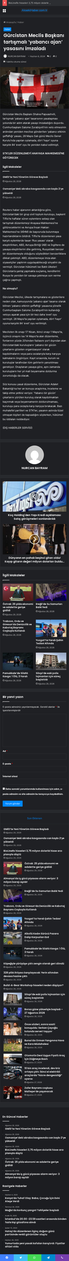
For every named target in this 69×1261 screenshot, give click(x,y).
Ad (5, 751)
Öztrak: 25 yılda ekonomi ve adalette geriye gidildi (18, 607)
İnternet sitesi (10, 776)
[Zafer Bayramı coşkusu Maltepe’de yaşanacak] (13, 1092)
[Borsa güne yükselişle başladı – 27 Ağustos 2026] (13, 1014)
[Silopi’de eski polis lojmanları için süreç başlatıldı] (51, 661)
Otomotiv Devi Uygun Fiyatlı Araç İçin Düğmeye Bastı (44, 1057)
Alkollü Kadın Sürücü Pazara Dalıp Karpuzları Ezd (41, 935)
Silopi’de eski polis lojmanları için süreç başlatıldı (48, 676)
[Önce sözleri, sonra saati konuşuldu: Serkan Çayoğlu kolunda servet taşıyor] (13, 1029)
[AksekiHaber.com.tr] (34, 10)
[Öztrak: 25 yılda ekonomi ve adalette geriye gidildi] (18, 592)
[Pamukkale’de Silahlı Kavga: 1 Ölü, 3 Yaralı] (18, 661)
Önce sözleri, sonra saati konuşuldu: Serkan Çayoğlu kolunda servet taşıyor (41, 1028)
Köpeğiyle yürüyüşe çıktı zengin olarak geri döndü (34, 963)
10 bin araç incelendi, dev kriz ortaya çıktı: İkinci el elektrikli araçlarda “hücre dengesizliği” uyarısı (43, 1073)
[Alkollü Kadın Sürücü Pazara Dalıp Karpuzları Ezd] (13, 938)
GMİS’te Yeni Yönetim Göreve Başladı (25, 177)
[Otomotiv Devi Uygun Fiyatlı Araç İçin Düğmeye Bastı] (13, 1059)
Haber (21, 22)
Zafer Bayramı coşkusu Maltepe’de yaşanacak (38, 1089)
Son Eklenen (34, 818)
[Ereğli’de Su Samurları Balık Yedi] (51, 592)
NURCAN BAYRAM (16, 56)
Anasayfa (11, 22)
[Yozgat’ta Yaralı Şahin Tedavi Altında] (51, 628)
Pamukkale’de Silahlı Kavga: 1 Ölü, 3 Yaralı (15, 674)
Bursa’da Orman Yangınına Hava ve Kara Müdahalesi (44, 1042)
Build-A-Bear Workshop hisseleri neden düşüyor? (33, 985)
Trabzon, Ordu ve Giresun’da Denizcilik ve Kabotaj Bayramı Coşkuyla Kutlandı (17, 625)
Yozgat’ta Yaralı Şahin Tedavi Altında (49, 641)
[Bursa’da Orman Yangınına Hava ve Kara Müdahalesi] (13, 1045)
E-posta (8, 763)
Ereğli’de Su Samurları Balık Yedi (49, 605)
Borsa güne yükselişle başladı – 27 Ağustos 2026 (43, 1011)
